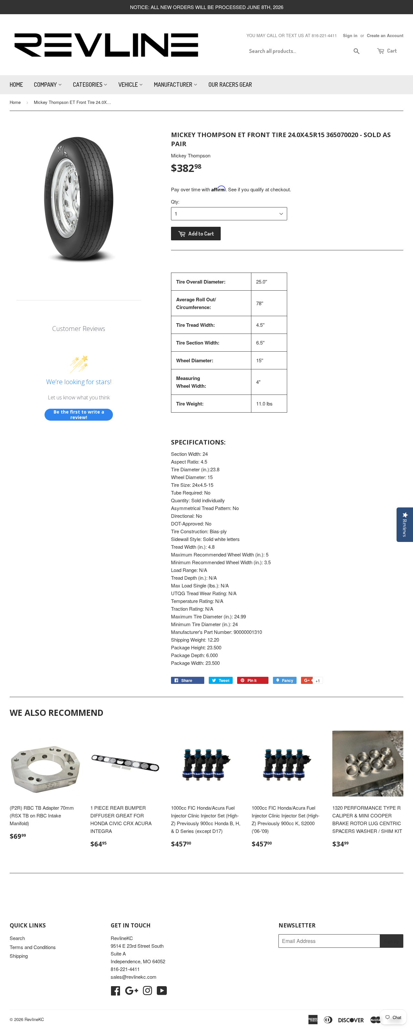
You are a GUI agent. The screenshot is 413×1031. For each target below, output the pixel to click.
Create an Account (385, 35)
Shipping (19, 955)
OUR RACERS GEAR (230, 84)
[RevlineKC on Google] (131, 992)
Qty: (175, 201)
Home (16, 84)
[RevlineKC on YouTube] (162, 992)
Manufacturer (174, 84)
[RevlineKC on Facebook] (115, 992)
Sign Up (391, 941)
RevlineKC (34, 1019)
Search (17, 938)
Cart (391, 50)
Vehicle (128, 84)
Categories (88, 84)
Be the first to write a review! (79, 415)
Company (46, 84)
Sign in (350, 35)
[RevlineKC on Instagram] (147, 992)
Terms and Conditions (33, 947)
